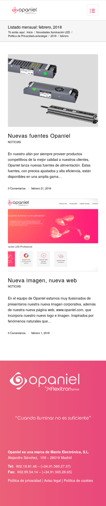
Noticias (14, 142)
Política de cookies (78, 480)
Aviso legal (52, 480)
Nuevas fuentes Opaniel (39, 135)
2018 (53, 36)
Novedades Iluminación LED (53, 32)
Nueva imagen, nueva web (42, 280)
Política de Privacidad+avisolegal (27, 36)
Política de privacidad (24, 480)
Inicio (30, 32)
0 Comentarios (17, 188)
